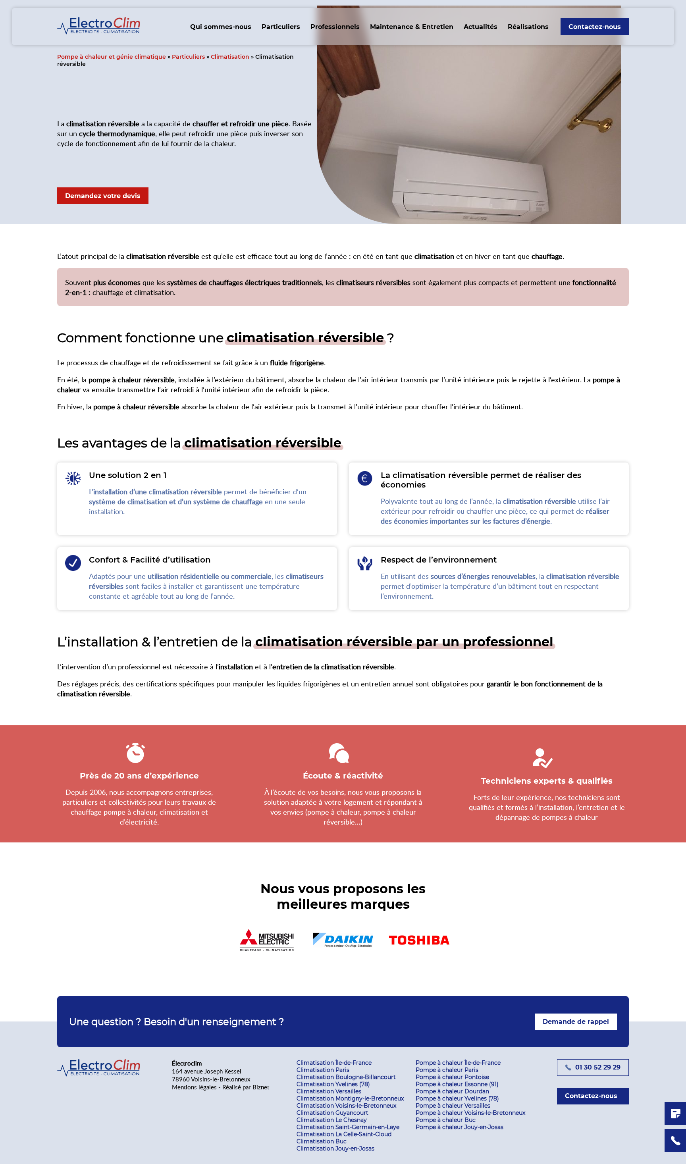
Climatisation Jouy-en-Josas (335, 1148)
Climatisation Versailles (329, 1091)
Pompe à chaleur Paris (447, 1069)
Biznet (260, 1087)
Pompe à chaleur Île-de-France (458, 1062)
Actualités (480, 27)
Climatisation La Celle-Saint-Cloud (344, 1134)
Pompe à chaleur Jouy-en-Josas (459, 1127)
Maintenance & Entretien (411, 27)
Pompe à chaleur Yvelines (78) (457, 1098)
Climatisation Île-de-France (334, 1062)
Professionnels (335, 27)
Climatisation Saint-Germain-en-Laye (348, 1127)
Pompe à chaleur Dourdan (452, 1091)
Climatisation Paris (323, 1069)
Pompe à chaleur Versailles (453, 1105)
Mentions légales (194, 1087)
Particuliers (281, 27)
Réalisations (528, 27)
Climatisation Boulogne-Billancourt (346, 1077)
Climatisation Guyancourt (332, 1112)
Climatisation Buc (322, 1141)
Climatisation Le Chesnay (332, 1120)
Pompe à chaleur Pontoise (452, 1077)
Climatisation (230, 56)
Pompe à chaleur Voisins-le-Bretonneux (470, 1112)
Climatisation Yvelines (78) (333, 1084)
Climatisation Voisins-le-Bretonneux (346, 1105)
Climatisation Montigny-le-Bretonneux (350, 1098)
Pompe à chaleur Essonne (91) (457, 1084)
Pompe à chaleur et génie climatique (111, 56)
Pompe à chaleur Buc (446, 1120)
